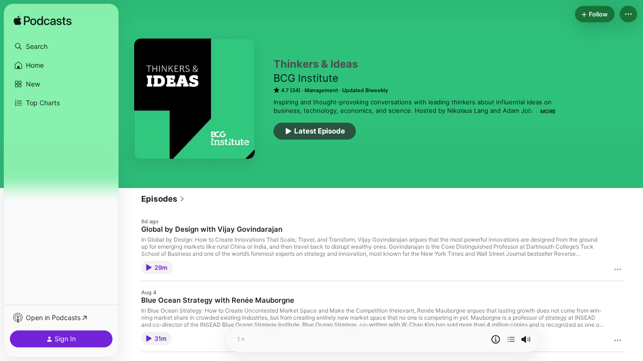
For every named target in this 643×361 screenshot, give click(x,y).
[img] (43, 21)
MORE (548, 111)
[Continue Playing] (511, 339)
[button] (61, 47)
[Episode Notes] (495, 339)
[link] (163, 199)
